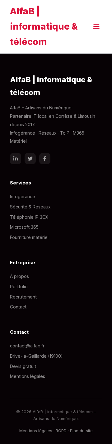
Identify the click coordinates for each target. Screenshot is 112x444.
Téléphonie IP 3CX (29, 217)
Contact (18, 306)
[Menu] (96, 26)
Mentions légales (27, 376)
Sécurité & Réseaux (30, 206)
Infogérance (22, 196)
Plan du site (81, 430)
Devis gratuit (23, 366)
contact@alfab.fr (27, 345)
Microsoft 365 (24, 227)
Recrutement (23, 296)
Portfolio (19, 286)
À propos (19, 276)
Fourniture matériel (29, 237)
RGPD (61, 430)
